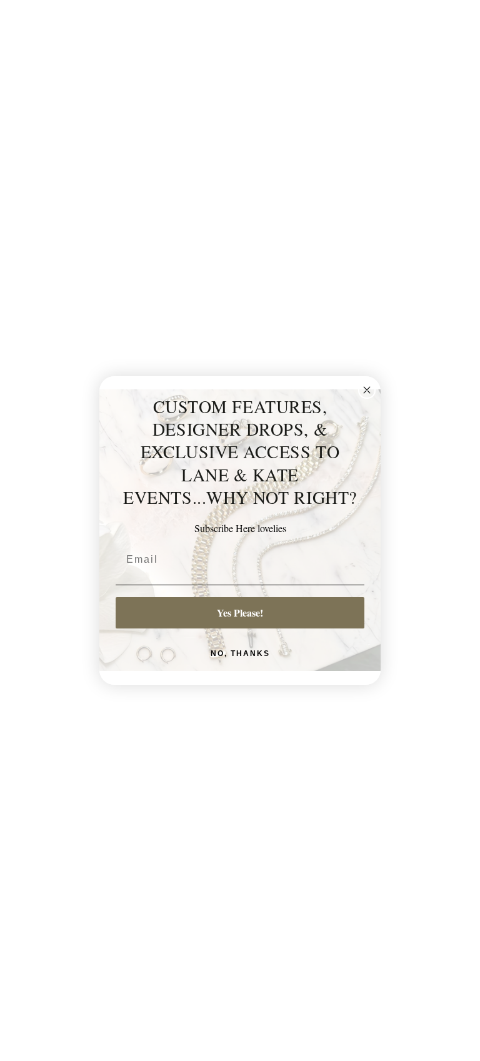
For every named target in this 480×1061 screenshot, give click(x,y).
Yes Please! (240, 612)
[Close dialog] (366, 389)
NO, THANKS (240, 653)
